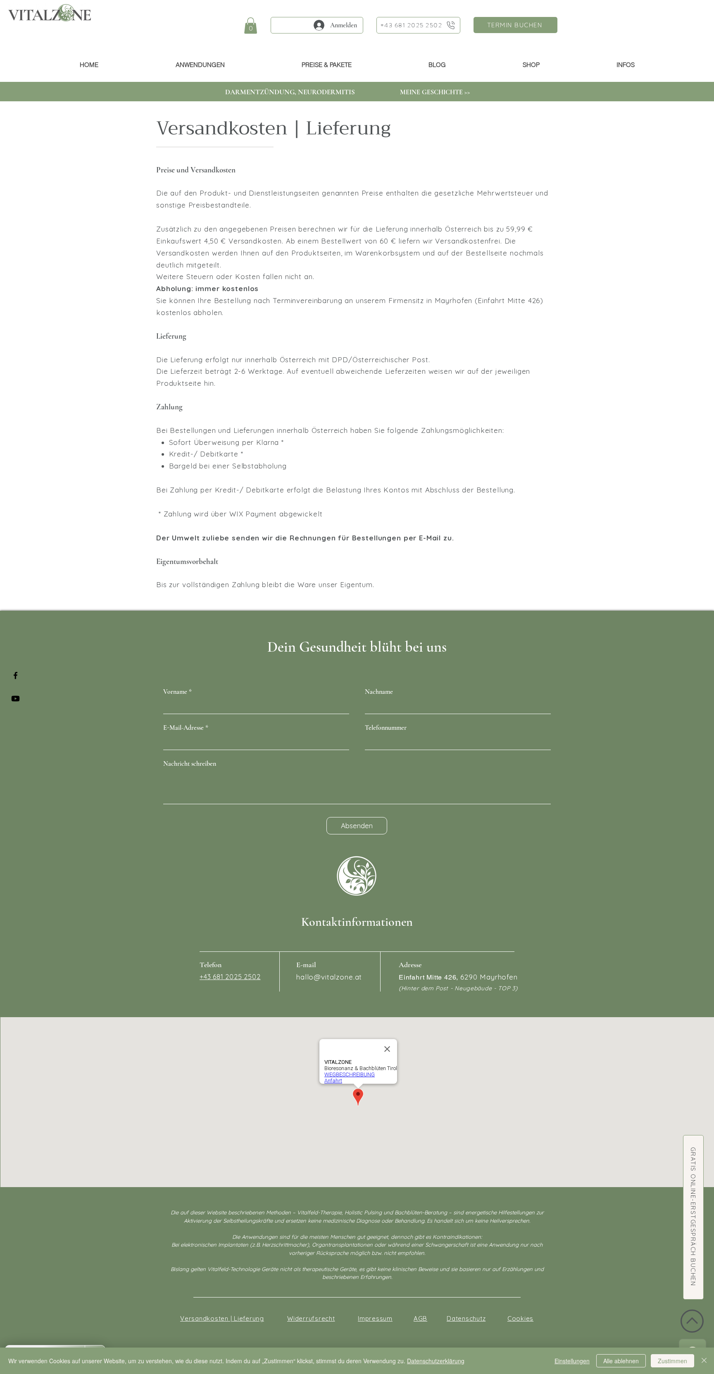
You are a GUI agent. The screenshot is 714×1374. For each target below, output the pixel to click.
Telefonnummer (386, 727)
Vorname (175, 691)
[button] (250, 25)
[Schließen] (704, 1360)
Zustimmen (672, 1361)
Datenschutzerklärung (435, 1361)
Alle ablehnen (621, 1361)
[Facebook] (15, 675)
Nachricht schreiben (189, 763)
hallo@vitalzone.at (329, 977)
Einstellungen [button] (572, 1361)
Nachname (379, 691)
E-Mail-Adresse (183, 727)
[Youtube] (15, 698)
